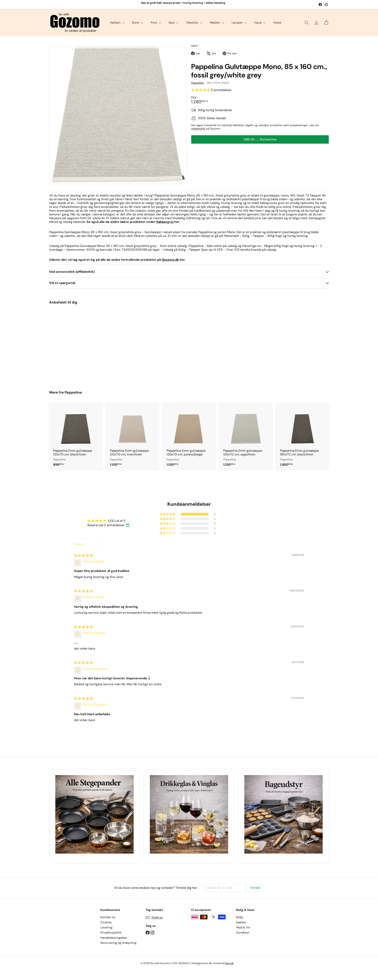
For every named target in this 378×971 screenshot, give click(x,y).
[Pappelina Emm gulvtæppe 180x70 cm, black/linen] (302, 437)
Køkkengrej (164, 222)
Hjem (194, 45)
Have (258, 22)
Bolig (239, 917)
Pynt (154, 22)
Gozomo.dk (170, 260)
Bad (172, 22)
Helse (277, 22)
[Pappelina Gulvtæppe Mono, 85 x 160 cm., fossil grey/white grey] (71, 344)
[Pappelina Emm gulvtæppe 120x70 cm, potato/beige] (189, 437)
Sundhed (242, 933)
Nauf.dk (229, 963)
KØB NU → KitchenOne (260, 139)
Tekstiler (192, 22)
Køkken (115, 22)
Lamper (238, 22)
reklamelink (198, 128)
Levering (106, 927)
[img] (83, 555)
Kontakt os (107, 917)
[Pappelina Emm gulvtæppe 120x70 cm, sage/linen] (245, 437)
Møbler (215, 22)
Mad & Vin (243, 927)
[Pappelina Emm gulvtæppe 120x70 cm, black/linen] (75, 437)
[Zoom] (118, 115)
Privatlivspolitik (110, 933)
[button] (201, 90)
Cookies (106, 922)
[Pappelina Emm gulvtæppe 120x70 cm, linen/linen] (132, 437)
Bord (136, 22)
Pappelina (73, 392)
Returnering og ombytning (118, 943)
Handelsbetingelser (113, 938)
